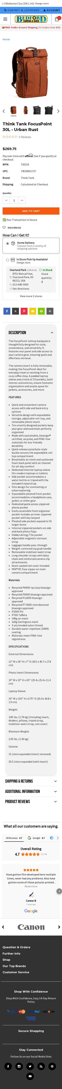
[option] (31, 72)
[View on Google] (31, 882)
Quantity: (7, 193)
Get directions (21, 288)
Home (6, 39)
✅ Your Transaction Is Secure (20, 219)
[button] (6, 311)
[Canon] (31, 915)
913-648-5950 (20, 284)
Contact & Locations (23, 10)
